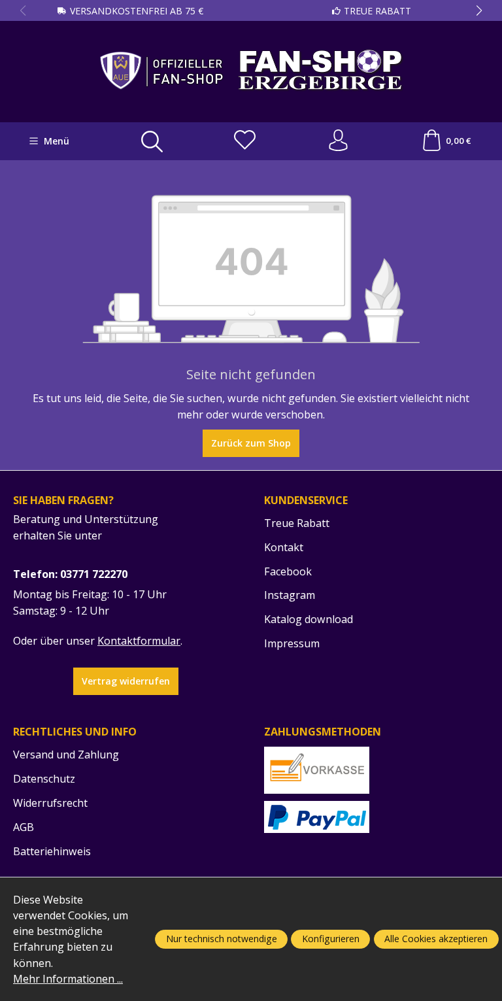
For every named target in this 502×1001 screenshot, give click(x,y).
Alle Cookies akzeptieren (436, 938)
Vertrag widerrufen (126, 681)
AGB (23, 827)
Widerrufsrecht (50, 803)
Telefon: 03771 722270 (70, 574)
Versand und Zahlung (66, 754)
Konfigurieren (331, 938)
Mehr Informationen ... (68, 979)
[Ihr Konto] (338, 140)
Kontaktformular (138, 641)
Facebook (288, 571)
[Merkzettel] (245, 140)
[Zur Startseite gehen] (251, 70)
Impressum (292, 643)
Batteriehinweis (52, 851)
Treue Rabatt (377, 11)
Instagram (289, 595)
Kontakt (283, 547)
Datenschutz (44, 779)
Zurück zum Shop (251, 443)
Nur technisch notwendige (221, 938)
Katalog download (308, 619)
